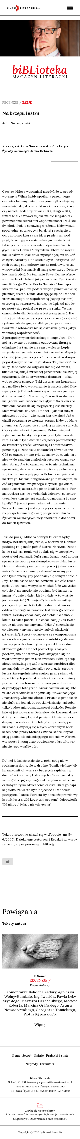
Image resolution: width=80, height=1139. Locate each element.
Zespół (27, 1056)
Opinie (39, 1056)
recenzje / (40, 980)
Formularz (47, 1064)
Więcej (40, 1024)
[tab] (14, 923)
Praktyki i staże (57, 1056)
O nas (16, 1056)
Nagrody (32, 1064)
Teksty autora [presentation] (14, 923)
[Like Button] (7, 861)
